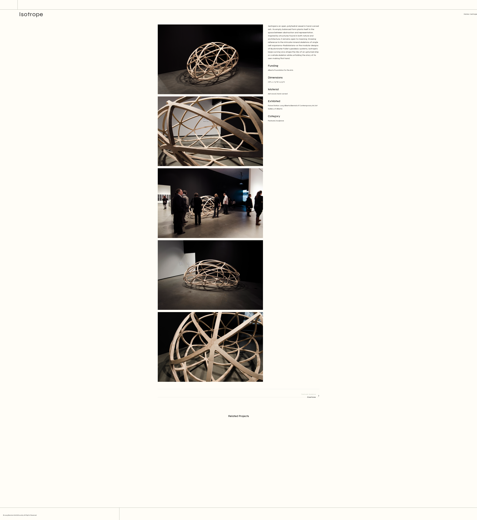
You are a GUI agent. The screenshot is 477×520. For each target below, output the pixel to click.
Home (466, 14)
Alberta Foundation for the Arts (280, 70)
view (177, 437)
